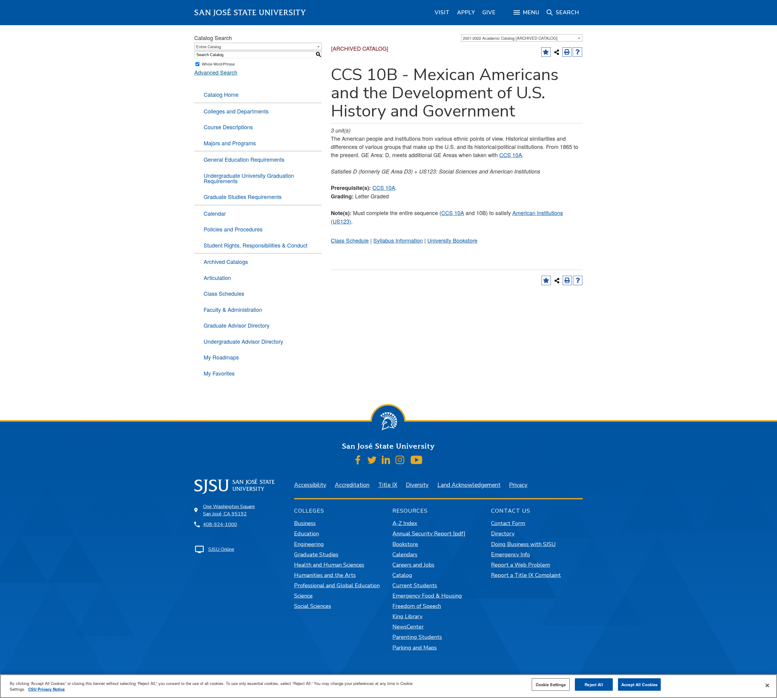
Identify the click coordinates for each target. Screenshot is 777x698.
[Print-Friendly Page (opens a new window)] (567, 52)
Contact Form (508, 523)
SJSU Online (221, 549)
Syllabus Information (398, 240)
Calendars (404, 554)
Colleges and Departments (236, 111)
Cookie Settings (551, 684)
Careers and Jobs (413, 564)
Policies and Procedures (233, 229)
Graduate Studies (316, 554)
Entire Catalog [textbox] (208, 46)
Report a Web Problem (520, 564)
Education (306, 533)
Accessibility (310, 485)
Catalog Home (221, 94)
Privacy (518, 485)
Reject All (594, 684)
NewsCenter (408, 626)
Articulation (217, 278)
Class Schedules (224, 293)
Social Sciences (312, 606)
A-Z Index (404, 523)
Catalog (402, 575)
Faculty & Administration (233, 309)
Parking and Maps (414, 647)
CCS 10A (510, 155)
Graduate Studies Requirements (243, 197)
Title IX (387, 485)
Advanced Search (215, 72)
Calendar (215, 213)
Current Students (414, 585)
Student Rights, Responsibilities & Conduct (255, 245)
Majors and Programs (230, 143)
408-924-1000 (220, 524)
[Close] (767, 685)
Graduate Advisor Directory (237, 325)
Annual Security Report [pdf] (428, 533)
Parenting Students (417, 637)
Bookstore (405, 544)
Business (305, 523)
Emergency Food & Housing (427, 595)
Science (303, 595)
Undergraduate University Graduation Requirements (249, 178)
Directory (502, 533)
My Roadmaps (221, 357)
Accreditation (352, 485)
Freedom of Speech (416, 606)
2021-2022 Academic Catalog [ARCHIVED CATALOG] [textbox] (510, 38)
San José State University (250, 12)
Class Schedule (350, 240)
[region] (442, 12)
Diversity (417, 485)
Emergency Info (510, 554)
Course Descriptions (228, 127)
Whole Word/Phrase (218, 63)
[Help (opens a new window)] (577, 52)
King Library (407, 616)
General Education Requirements (244, 159)
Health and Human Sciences (329, 564)
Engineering (309, 544)
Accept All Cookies (639, 684)
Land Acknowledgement (468, 485)
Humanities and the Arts (325, 575)
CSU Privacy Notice (46, 689)
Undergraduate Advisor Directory (243, 341)
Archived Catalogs (226, 261)
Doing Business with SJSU (523, 544)
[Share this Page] (557, 52)
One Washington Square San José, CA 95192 (229, 510)
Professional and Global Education (337, 585)
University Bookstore (452, 240)
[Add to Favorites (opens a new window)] (546, 52)
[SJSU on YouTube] (416, 460)
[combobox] (521, 38)
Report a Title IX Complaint (526, 575)
